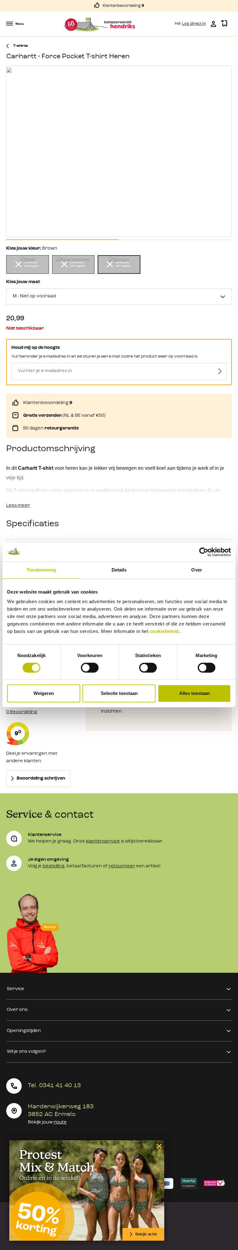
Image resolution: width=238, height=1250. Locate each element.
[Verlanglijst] (224, 23)
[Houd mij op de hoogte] (220, 371)
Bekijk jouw (47, 1122)
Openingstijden (24, 1031)
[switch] (90, 668)
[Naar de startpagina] (99, 24)
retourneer (121, 866)
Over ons (17, 1010)
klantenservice (103, 841)
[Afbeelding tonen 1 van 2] (62, 239)
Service (15, 989)
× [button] (158, 1146)
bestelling (53, 866)
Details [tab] (119, 569)
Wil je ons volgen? (26, 1051)
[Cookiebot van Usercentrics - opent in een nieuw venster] (204, 552)
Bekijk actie (146, 1234)
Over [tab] (196, 569)
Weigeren (43, 693)
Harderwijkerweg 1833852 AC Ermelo (61, 1111)
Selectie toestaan (119, 693)
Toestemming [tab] (41, 569)
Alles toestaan (194, 693)
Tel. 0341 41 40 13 (54, 1086)
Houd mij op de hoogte (35, 347)
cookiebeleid (164, 631)
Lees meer (18, 505)
